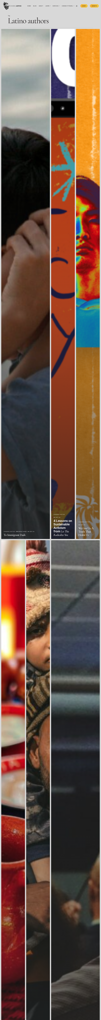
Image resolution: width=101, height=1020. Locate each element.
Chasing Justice (9, 531)
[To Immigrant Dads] (25, 284)
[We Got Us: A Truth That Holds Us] (88, 284)
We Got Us (31, 531)
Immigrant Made (21, 531)
